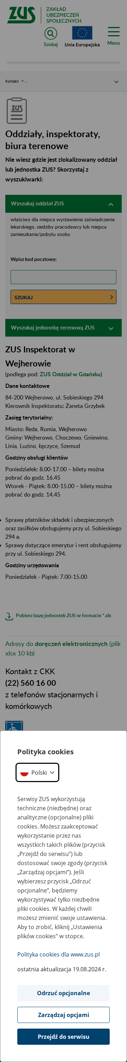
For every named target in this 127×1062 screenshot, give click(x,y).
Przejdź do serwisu (64, 1037)
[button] (37, 772)
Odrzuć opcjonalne (63, 993)
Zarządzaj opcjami (63, 1015)
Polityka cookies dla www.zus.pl (58, 954)
